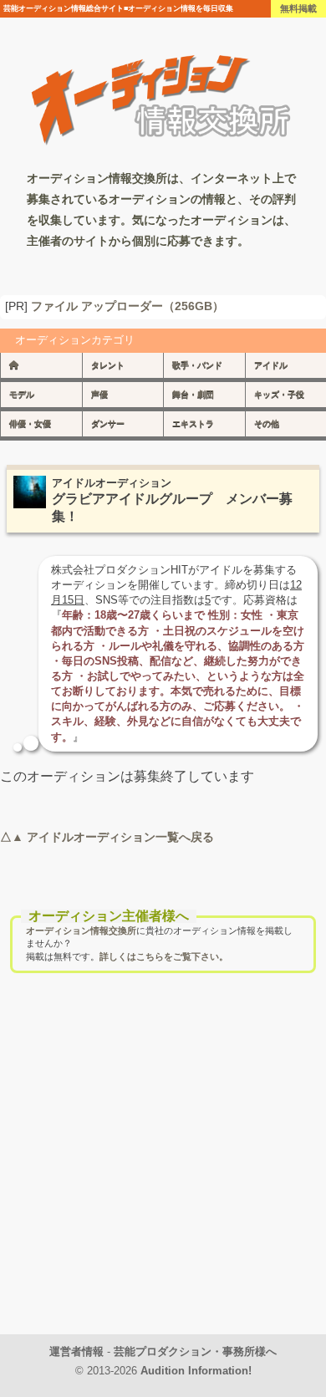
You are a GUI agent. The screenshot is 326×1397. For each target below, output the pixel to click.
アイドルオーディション (111, 483)
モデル (21, 394)
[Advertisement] (163, 1171)
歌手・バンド (197, 365)
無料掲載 (298, 8)
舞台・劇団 (193, 394)
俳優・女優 (30, 423)
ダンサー (108, 423)
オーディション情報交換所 (81, 930)
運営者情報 (76, 1351)
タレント (108, 365)
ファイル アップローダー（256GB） (127, 306)
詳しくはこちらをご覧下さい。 (163, 956)
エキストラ (193, 423)
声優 (99, 394)
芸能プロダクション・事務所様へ (195, 1351)
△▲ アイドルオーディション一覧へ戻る (107, 837)
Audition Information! (196, 1370)
